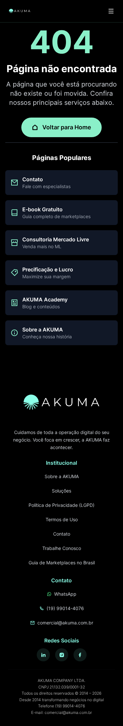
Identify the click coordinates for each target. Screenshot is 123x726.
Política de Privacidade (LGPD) (61, 505)
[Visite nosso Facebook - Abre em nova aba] (80, 654)
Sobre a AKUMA (62, 476)
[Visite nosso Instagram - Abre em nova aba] (61, 654)
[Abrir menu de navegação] (111, 11)
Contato (61, 534)
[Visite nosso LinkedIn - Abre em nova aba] (43, 654)
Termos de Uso (62, 519)
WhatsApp (65, 594)
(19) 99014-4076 (65, 608)
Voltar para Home (66, 127)
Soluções (61, 490)
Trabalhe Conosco (61, 548)
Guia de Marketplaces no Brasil (62, 562)
